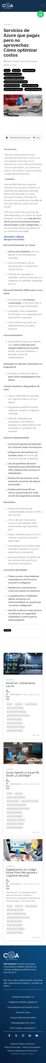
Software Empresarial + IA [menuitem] (23, 997)
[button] (42, 5)
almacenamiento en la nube (16, 82)
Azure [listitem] (9, 704)
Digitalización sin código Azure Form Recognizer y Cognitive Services (21, 872)
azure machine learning (14, 78)
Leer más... (36, 735)
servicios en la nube (13, 74)
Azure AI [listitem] (18, 704)
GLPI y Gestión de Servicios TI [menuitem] (23, 1028)
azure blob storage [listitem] (14, 731)
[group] (23, 137)
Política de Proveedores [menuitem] (31, 1047)
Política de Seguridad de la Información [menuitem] (22, 1051)
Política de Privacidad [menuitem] (12, 1047)
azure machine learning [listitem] (16, 712)
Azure (7, 70)
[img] (34, 137)
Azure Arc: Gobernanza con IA (20, 684)
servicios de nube (12, 86)
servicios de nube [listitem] (14, 719)
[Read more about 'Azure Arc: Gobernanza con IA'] (23, 664)
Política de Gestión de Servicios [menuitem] (22, 1044)
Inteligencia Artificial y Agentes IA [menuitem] (23, 1002)
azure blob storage (33, 89)
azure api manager (30, 86)
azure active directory (13, 89)
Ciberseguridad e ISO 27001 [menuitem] (23, 1023)
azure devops (28, 70)
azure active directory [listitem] (15, 727)
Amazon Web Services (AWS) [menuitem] (23, 1018)
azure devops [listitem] (31, 704)
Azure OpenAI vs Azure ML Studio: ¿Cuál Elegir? (22, 774)
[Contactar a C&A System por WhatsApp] (40, 14)
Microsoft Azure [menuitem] (23, 1012)
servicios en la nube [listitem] (15, 708)
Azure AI (16, 70)
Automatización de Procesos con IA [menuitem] (23, 1007)
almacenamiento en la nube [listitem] (18, 715)
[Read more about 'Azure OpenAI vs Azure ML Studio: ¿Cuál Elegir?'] (23, 753)
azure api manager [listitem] (14, 723)
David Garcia (31, 61)
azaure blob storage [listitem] (15, 824)
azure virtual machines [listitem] (16, 797)
